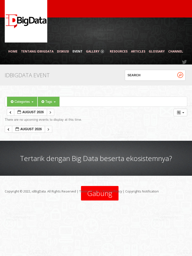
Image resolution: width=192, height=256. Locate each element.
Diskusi (63, 51)
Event (77, 51)
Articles (138, 51)
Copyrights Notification (142, 191)
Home (13, 51)
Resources (119, 51)
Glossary (157, 51)
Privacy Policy (112, 191)
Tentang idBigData (37, 51)
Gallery (93, 51)
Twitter (184, 62)
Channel (175, 51)
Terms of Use (89, 191)
